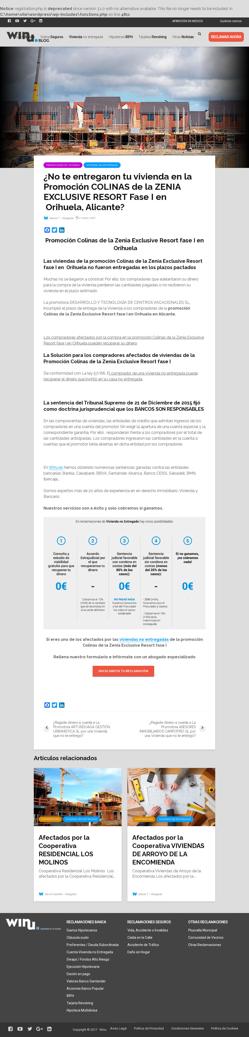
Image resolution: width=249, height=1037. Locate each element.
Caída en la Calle (139, 937)
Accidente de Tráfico (143, 945)
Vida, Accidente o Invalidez (147, 930)
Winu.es (56, 467)
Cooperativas (50, 819)
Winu (103, 1029)
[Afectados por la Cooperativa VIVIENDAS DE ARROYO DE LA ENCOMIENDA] (171, 796)
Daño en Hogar (138, 952)
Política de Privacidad (149, 1028)
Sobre (25, 37)
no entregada (86, 37)
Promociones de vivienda (63, 165)
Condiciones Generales (187, 1028)
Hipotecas (121, 37)
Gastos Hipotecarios (82, 930)
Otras (183, 37)
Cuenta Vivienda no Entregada (90, 952)
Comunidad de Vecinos (205, 937)
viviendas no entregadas (144, 639)
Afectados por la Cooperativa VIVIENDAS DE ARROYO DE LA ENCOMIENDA (168, 850)
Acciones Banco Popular (85, 988)
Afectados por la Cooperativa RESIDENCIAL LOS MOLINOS (66, 850)
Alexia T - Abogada (61, 218)
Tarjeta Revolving (80, 1003)
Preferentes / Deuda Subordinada (93, 945)
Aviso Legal (118, 1028)
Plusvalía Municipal (202, 930)
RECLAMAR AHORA (226, 37)
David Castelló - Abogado (60, 894)
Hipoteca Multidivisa (82, 1010)
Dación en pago (78, 974)
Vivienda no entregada (102, 165)
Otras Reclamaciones (204, 945)
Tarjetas (153, 37)
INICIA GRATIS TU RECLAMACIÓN (123, 671)
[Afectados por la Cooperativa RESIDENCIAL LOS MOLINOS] (78, 796)
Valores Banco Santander (86, 981)
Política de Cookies (224, 1028)
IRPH (70, 996)
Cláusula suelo (78, 937)
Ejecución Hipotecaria (83, 967)
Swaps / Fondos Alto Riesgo (88, 959)
